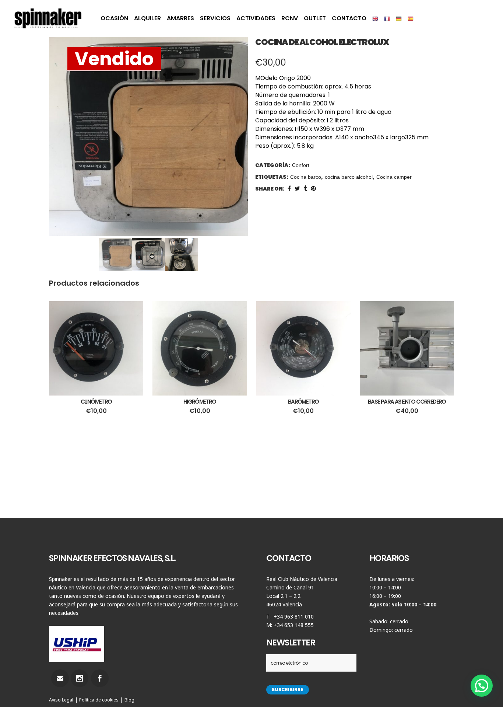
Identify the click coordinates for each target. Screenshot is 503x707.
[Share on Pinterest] (313, 188)
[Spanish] (410, 18)
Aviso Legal (61, 700)
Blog (129, 700)
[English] (375, 18)
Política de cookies (99, 700)
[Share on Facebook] (289, 188)
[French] (387, 18)
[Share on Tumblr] (305, 188)
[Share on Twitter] (297, 188)
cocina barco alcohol (349, 177)
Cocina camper (394, 177)
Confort (300, 165)
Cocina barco (305, 177)
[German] (399, 18)
